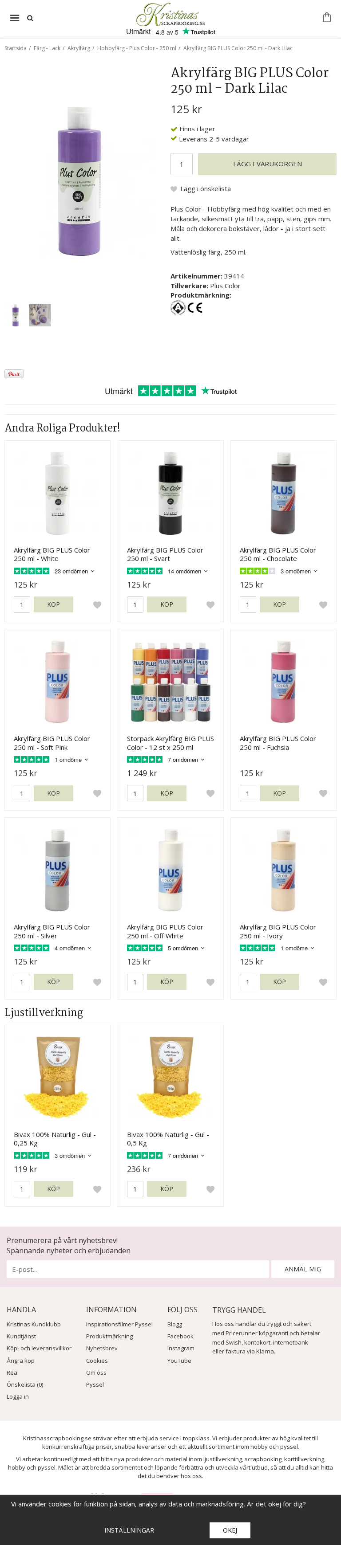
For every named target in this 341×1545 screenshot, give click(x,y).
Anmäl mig (303, 1269)
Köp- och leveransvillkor (39, 1348)
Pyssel (95, 1384)
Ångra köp (21, 1361)
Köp (53, 604)
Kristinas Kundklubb (34, 1324)
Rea (12, 1372)
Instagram (180, 1348)
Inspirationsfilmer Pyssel (119, 1324)
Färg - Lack (47, 48)
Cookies (97, 1361)
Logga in (18, 1396)
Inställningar (129, 1530)
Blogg (174, 1324)
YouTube (179, 1361)
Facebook (180, 1336)
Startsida (15, 48)
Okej (230, 1530)
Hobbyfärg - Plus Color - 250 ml (136, 48)
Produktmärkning (109, 1336)
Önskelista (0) (25, 1384)
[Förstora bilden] (79, 180)
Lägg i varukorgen (267, 163)
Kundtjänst (21, 1336)
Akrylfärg (78, 48)
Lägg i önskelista (205, 188)
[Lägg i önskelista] (97, 604)
